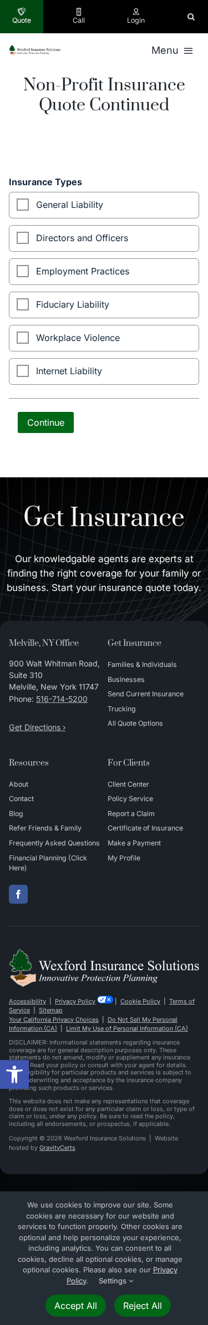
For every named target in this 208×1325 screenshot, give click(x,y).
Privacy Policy (75, 1001)
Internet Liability (69, 370)
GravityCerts (57, 1147)
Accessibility (27, 1001)
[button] (14, 1074)
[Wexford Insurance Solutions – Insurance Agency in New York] (104, 953)
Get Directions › (37, 727)
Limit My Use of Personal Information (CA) (127, 1028)
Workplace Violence (78, 337)
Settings (114, 1280)
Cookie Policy (140, 1001)
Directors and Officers (82, 237)
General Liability (69, 204)
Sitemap (51, 1010)
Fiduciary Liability (72, 304)
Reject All (142, 1305)
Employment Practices (82, 271)
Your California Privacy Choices (54, 1019)
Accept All (75, 1305)
